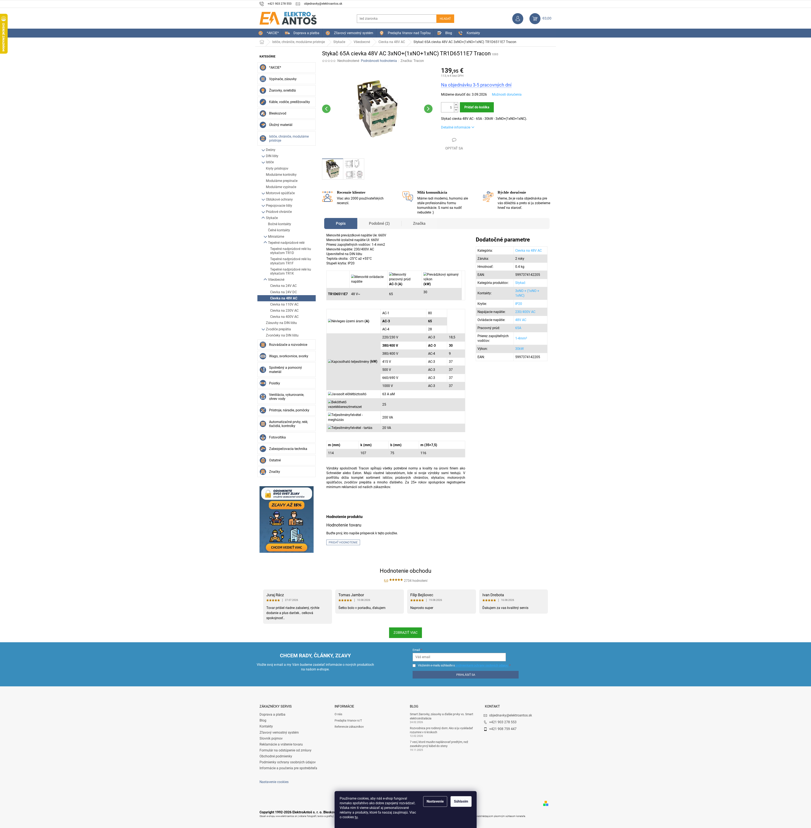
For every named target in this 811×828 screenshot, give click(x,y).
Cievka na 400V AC (284, 317)
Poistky (274, 383)
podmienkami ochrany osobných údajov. (481, 665)
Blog (263, 720)
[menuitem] (268, 33)
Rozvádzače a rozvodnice (288, 345)
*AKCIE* (275, 68)
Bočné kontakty (279, 224)
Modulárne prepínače (281, 181)
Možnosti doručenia (507, 94)
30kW (519, 349)
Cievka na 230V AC (284, 311)
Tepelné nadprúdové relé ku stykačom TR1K (290, 271)
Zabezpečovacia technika (288, 449)
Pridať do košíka (476, 107)
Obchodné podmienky (276, 756)
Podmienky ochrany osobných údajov (288, 762)
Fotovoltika (277, 437)
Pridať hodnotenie (343, 542)
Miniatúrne (276, 237)
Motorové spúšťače (280, 193)
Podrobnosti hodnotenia (379, 61)
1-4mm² (521, 338)
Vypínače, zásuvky (283, 79)
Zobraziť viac (405, 633)
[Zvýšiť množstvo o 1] (456, 104)
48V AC (520, 320)
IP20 (518, 304)
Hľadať (445, 18)
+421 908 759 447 (502, 729)
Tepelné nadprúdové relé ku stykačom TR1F (290, 261)
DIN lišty (272, 156)
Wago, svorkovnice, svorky (288, 356)
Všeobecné (276, 280)
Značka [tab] (419, 223)
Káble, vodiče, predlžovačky (289, 102)
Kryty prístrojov (277, 168)
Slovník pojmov (271, 738)
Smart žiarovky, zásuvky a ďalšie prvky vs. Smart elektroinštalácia (441, 716)
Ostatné (275, 460)
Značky (274, 472)
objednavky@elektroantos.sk (510, 715)
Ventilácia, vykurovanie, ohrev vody (286, 397)
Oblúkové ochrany (279, 199)
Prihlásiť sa (465, 674)
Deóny (270, 150)
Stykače (272, 218)
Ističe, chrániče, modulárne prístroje (289, 138)
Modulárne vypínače (281, 187)
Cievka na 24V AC (283, 286)
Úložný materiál (280, 125)
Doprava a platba (272, 714)
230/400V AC (525, 312)
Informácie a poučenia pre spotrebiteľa (288, 768)
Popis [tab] (341, 223)
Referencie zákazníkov (349, 726)
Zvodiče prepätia (278, 329)
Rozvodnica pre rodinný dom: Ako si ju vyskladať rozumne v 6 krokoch (441, 730)
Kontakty (266, 726)
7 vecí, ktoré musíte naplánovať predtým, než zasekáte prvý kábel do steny (439, 744)
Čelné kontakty (279, 230)
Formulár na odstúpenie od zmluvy (285, 750)
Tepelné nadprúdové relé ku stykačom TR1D (290, 251)
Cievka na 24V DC (283, 292)
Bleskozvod (277, 113)
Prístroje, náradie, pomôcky (289, 410)
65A (518, 328)
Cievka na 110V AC (284, 304)
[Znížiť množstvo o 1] (456, 109)
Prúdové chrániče (279, 212)
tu (356, 817)
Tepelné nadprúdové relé (286, 243)
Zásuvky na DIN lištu (281, 323)
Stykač (520, 283)
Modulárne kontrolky (281, 175)
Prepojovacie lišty (279, 206)
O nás (338, 714)
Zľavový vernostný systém (279, 732)
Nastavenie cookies (274, 782)
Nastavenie (435, 801)
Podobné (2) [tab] (379, 223)
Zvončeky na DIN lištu (282, 335)
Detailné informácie (455, 127)
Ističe (270, 162)
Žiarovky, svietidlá (282, 90)
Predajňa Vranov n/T (348, 720)
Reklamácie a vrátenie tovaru (281, 744)
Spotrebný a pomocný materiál (285, 370)
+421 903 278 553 (502, 722)
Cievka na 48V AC (283, 298)
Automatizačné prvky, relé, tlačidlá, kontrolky (288, 424)
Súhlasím (461, 801)
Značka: (412, 61)
